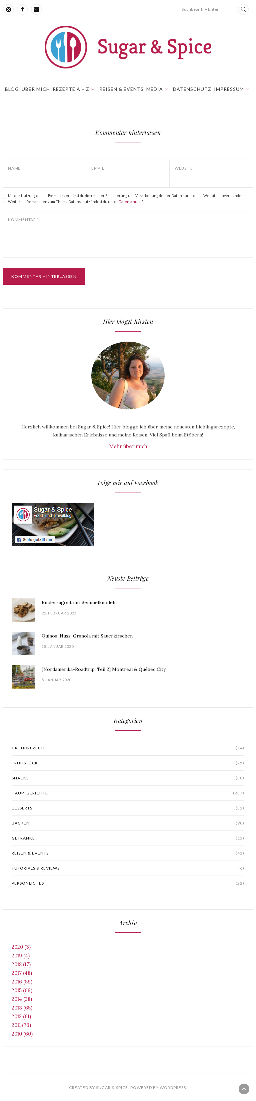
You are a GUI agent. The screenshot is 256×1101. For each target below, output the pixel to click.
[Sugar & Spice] (128, 47)
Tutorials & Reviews (128, 868)
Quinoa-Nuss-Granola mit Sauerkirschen (87, 636)
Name (14, 168)
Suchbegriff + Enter (200, 9)
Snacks (128, 777)
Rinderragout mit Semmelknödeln (79, 602)
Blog (12, 89)
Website (184, 168)
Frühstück (128, 762)
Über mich (36, 89)
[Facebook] (22, 9)
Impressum (229, 89)
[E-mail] (36, 9)
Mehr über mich (128, 446)
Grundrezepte (128, 747)
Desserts (128, 807)
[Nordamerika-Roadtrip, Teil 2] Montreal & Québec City (104, 669)
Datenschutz (192, 89)
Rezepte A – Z (71, 89)
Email (97, 168)
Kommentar (23, 219)
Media (154, 89)
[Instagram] (8, 9)
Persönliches (128, 883)
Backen (128, 822)
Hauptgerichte (128, 792)
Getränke (128, 838)
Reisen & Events (121, 89)
